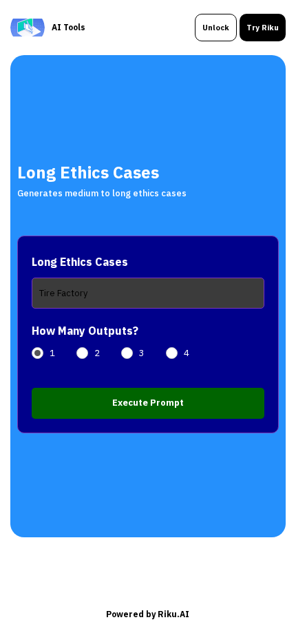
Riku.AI (173, 614)
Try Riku (262, 27)
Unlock (215, 27)
